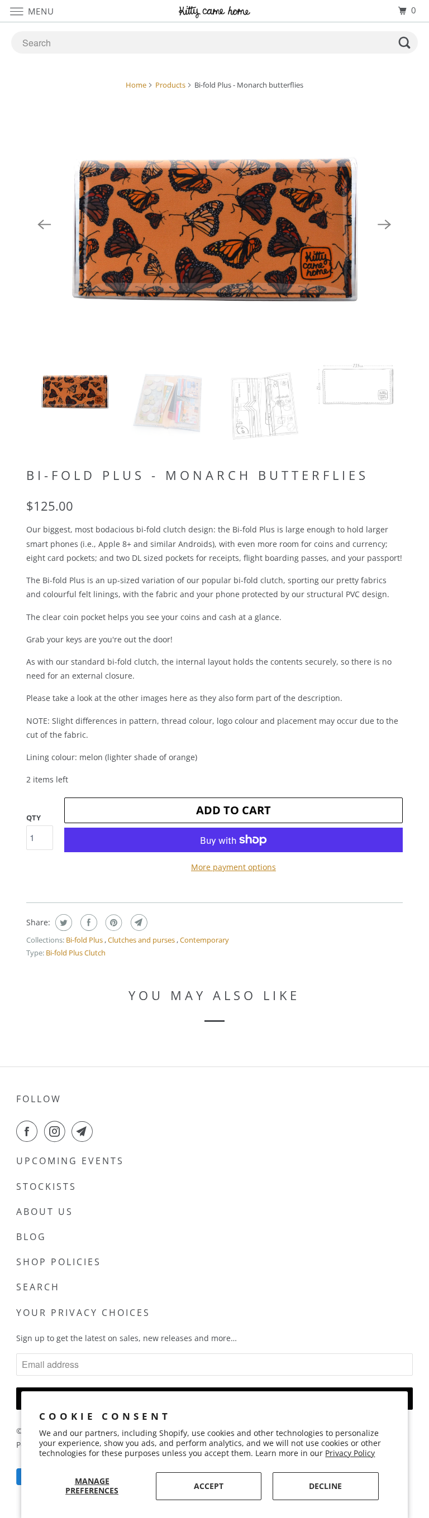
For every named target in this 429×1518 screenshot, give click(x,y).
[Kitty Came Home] (214, 11)
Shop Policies (58, 1262)
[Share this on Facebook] (87, 922)
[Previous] (44, 225)
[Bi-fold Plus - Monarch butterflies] (214, 224)
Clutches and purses (142, 940)
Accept (208, 1486)
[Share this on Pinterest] (112, 922)
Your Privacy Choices (83, 1312)
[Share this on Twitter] (62, 922)
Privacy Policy (350, 1453)
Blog (31, 1237)
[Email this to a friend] (137, 922)
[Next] (385, 225)
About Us (44, 1211)
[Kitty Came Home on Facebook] (29, 1131)
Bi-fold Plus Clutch (76, 953)
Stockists (46, 1186)
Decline (325, 1486)
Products (170, 85)
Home (136, 85)
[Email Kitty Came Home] (84, 1131)
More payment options (233, 867)
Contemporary (204, 940)
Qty (33, 818)
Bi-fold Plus (85, 940)
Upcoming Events (70, 1161)
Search (38, 1287)
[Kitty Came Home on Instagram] (57, 1131)
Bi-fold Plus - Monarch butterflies (197, 475)
